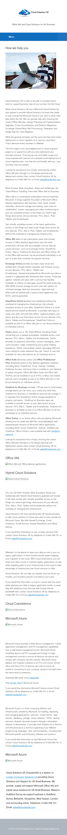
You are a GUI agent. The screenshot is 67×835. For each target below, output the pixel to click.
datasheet (34, 677)
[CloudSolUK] (33, 13)
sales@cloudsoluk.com (50, 179)
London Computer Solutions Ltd (22, 776)
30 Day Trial (15, 682)
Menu (11, 36)
